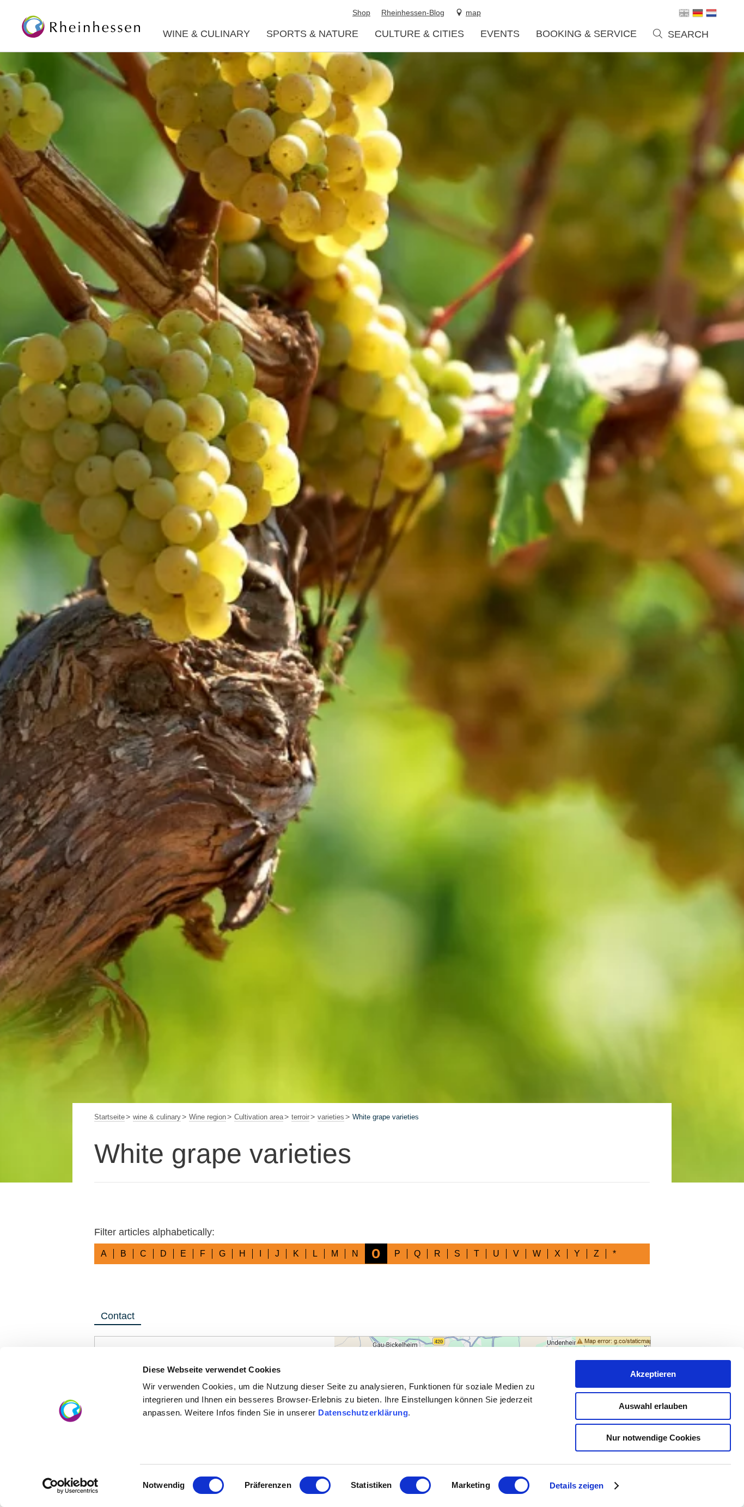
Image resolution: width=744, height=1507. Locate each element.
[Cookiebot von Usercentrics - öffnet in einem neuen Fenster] (70, 1486)
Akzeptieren (653, 1374)
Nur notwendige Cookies (653, 1437)
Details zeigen (576, 1485)
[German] (697, 13)
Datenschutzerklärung (363, 1412)
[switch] (315, 1485)
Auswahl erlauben (653, 1406)
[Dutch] (711, 13)
